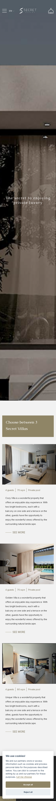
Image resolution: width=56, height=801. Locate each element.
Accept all (28, 784)
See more (19, 532)
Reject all (28, 792)
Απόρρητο (8, 798)
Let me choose (24, 777)
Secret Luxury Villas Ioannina (27, 11)
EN (10, 11)
